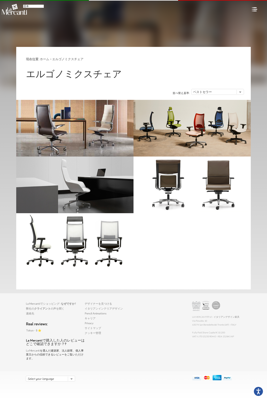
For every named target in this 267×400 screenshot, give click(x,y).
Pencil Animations (96, 313)
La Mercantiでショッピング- (51, 303)
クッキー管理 (93, 333)
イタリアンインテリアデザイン (104, 308)
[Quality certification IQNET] (216, 306)
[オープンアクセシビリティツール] (258, 391)
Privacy (89, 323)
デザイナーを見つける (98, 303)
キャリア (90, 318)
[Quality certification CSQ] (206, 306)
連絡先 (30, 313)
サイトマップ (93, 328)
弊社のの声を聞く (45, 308)
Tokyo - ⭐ (33, 330)
